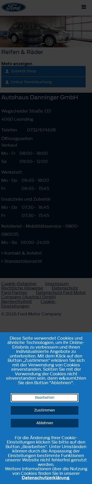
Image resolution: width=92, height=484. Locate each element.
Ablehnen (44, 423)
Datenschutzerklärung (45, 478)
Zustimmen (44, 410)
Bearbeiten (44, 397)
